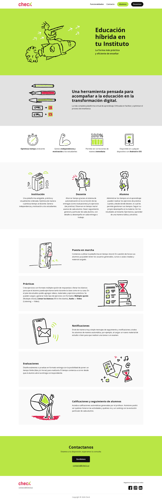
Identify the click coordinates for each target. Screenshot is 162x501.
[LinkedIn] (140, 488)
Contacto (110, 4)
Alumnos (123, 4)
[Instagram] (135, 488)
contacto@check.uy (81, 465)
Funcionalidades (97, 4)
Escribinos (81, 459)
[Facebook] (130, 488)
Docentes (137, 4)
